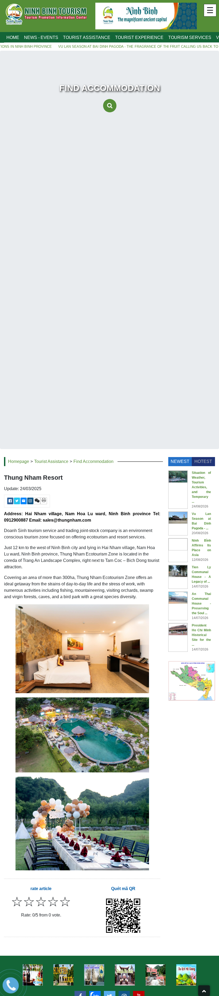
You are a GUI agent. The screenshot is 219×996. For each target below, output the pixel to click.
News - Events (41, 37)
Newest (180, 461)
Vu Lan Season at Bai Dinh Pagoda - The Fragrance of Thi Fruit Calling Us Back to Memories (125, 47)
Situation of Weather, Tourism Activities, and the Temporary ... (201, 487)
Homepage (18, 461)
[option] (63, 975)
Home (12, 37)
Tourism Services (189, 37)
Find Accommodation (93, 461)
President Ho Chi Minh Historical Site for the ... (201, 635)
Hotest (203, 461)
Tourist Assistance (86, 37)
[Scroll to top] (204, 990)
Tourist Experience (139, 37)
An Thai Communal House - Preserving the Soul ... (201, 603)
